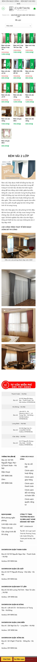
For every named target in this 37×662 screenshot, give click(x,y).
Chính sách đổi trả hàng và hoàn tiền (30, 493)
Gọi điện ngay (19, 659)
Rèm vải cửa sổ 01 (5, 96)
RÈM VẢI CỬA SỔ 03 (17, 72)
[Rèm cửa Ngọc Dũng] (19, 8)
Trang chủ (5, 15)
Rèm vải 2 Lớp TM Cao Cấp (18, 46)
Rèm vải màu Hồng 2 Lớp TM (5, 47)
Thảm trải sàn (7, 528)
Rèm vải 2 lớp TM (30, 46)
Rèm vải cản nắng (17, 96)
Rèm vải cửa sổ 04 (5, 72)
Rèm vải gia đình (17, 120)
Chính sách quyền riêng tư (29, 502)
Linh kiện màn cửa (8, 524)
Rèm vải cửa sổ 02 (29, 72)
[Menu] (3, 8)
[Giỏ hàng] (35, 8)
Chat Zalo (6, 659)
